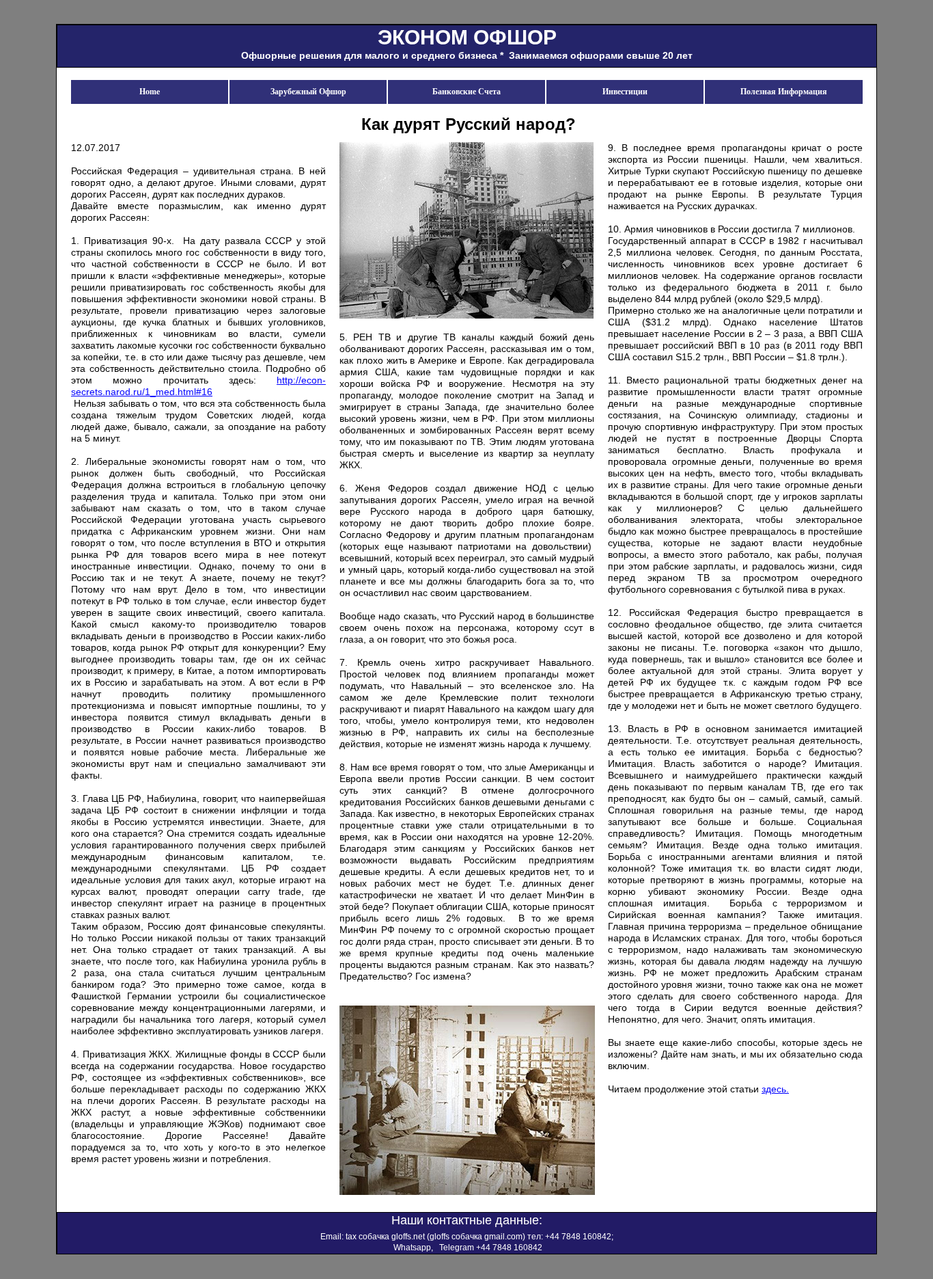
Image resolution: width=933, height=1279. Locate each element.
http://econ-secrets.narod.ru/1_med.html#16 (198, 386)
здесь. (775, 1088)
